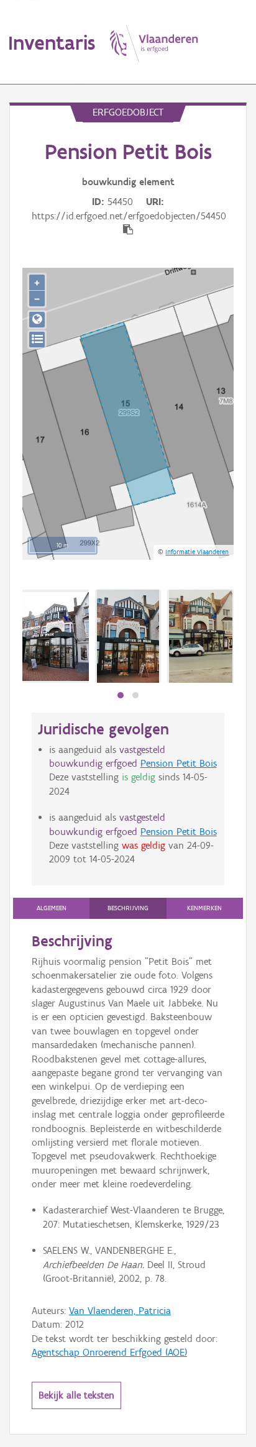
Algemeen (51, 908)
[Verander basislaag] (37, 339)
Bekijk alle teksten (76, 1395)
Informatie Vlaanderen (197, 551)
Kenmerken (204, 908)
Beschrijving (128, 908)
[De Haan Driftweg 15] (55, 636)
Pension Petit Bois (178, 763)
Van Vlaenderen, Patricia (120, 1311)
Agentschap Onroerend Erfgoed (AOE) (109, 1352)
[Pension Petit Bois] (128, 636)
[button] (120, 695)
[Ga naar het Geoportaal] (37, 319)
